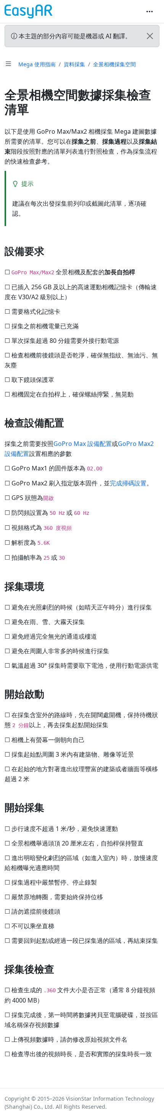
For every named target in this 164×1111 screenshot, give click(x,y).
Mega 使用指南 (37, 64)
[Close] (150, 36)
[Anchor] (51, 251)
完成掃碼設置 (128, 483)
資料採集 (74, 64)
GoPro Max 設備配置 (82, 443)
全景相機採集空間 (114, 64)
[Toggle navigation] (149, 11)
